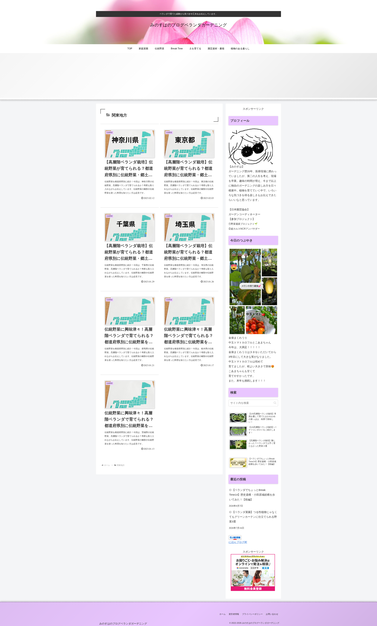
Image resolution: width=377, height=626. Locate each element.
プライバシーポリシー (252, 614)
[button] (275, 403)
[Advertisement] (188, 77)
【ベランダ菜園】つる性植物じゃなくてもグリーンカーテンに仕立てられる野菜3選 (253, 517)
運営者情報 (234, 614)
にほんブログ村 (238, 542)
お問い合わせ (272, 614)
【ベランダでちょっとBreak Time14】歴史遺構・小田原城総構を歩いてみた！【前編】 (252, 495)
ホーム (222, 614)
